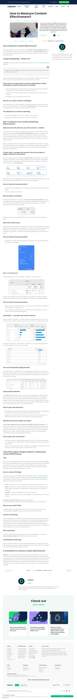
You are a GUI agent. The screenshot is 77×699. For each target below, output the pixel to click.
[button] (26, 697)
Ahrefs (26, 546)
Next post (69, 570)
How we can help (27, 6)
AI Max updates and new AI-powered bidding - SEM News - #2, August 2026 (54, 651)
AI (29, 2)
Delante (62, 51)
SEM (27, 2)
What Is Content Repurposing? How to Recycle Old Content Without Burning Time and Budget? (58, 631)
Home (11, 20)
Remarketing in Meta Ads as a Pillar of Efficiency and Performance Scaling (53, 648)
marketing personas (30, 309)
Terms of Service (28, 691)
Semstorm (16, 534)
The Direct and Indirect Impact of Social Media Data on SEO (37, 629)
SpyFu (21, 546)
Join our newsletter (10, 659)
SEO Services (9, 648)
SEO (25, 2)
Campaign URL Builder (42, 476)
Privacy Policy (23, 691)
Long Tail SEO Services (21, 654)
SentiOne (15, 521)
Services (19, 6)
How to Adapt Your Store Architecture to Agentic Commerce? (51, 650)
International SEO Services (22, 648)
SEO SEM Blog (17, 20)
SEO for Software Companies (33, 651)
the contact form (32, 563)
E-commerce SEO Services (22, 650)
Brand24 (9, 521)
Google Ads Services (21, 657)
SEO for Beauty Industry (32, 650)
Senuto (23, 534)
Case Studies (36, 6)
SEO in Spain (31, 657)
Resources (50, 6)
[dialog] (38, 696)
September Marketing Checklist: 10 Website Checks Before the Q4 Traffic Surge (54, 653)
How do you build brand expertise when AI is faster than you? (18, 629)
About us (43, 6)
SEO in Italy (30, 656)
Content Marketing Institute (43, 62)
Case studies (9, 651)
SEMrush (12, 534)
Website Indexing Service (22, 656)
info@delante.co (55, 2)
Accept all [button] (62, 696)
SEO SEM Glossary (10, 653)
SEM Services (9, 650)
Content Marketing (43, 35)
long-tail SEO (29, 115)
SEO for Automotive (32, 648)
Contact (63, 6)
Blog (57, 6)
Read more (47, 696)
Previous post (8, 570)
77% (15, 49)
